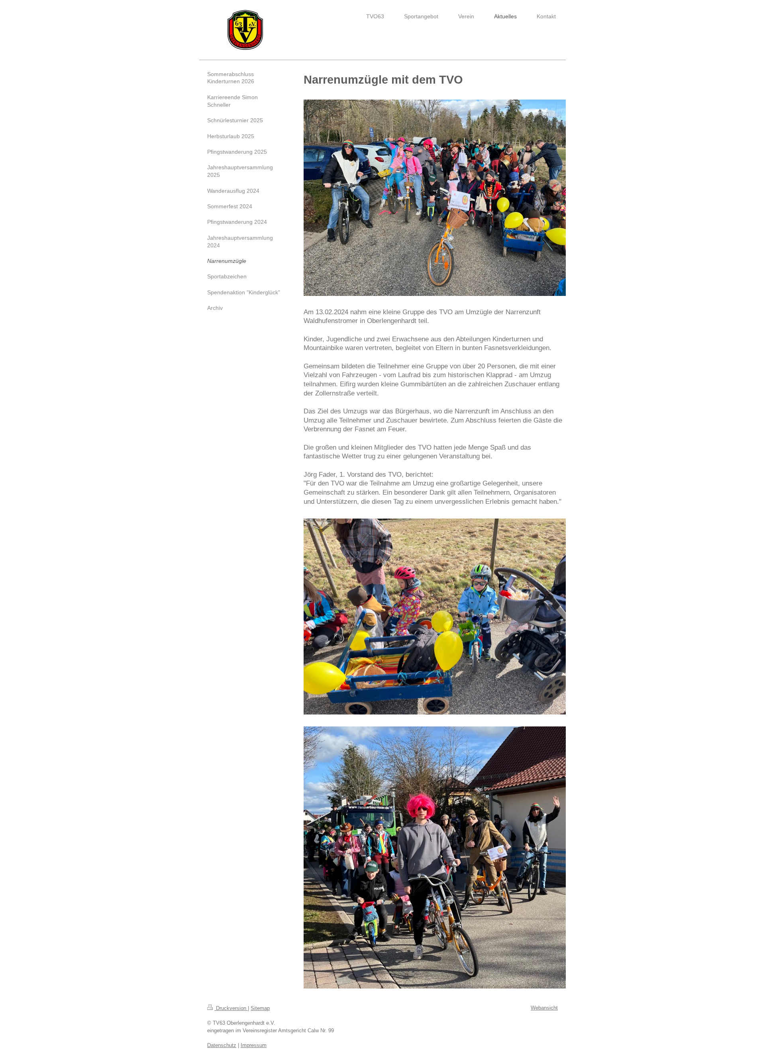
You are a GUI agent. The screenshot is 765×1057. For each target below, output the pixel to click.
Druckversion (231, 1008)
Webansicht (544, 1008)
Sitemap (260, 1008)
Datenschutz (221, 1045)
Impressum (254, 1045)
